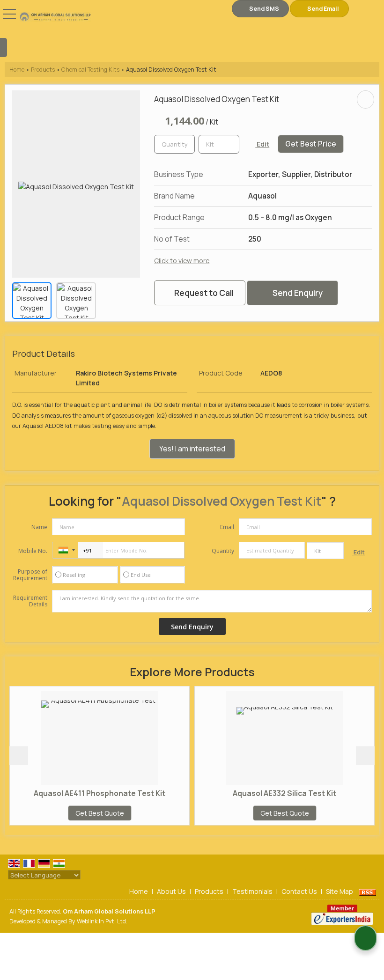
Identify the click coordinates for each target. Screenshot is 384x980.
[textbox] (219, 144)
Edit (262, 144)
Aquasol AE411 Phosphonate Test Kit (68, 793)
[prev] (18, 755)
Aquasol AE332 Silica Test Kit (253, 793)
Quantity (223, 551)
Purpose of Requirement (30, 575)
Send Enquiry (297, 292)
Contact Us (299, 891)
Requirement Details (30, 601)
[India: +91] (65, 550)
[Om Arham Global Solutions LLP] (55, 17)
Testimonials (252, 891)
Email (227, 527)
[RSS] (367, 891)
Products (43, 70)
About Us (171, 891)
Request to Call (203, 292)
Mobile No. (32, 551)
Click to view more (181, 260)
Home (16, 70)
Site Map (339, 891)
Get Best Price (310, 144)
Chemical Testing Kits (90, 70)
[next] (365, 755)
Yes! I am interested (192, 449)
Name (39, 527)
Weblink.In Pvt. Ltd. (102, 921)
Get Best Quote (68, 813)
